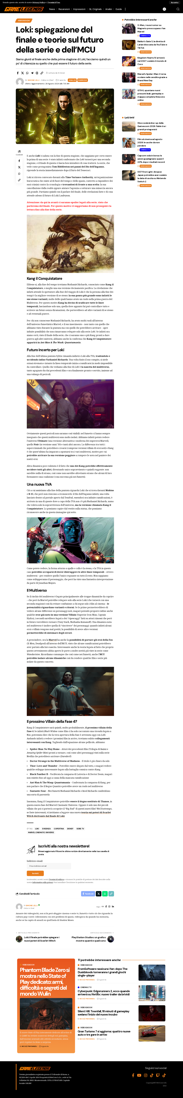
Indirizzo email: (35, 861)
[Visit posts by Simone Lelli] (19, 906)
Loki (37, 829)
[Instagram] (109, 907)
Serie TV (80, 829)
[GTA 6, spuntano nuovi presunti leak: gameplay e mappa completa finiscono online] (128, 94)
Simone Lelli (34, 80)
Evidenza (46, 829)
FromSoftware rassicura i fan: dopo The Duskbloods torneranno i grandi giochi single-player (102, 972)
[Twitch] (157, 1075)
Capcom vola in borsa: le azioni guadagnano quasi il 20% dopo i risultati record (151, 158)
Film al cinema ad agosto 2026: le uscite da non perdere (149, 142)
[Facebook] (106, 907)
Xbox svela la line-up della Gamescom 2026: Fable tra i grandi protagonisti (151, 126)
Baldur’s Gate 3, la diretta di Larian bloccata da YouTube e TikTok (152, 44)
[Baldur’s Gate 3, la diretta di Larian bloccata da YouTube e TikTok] (128, 45)
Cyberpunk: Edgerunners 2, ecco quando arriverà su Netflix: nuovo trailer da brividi (104, 992)
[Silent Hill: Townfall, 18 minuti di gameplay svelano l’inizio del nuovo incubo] (152, 1013)
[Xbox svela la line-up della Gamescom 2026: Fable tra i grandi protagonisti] (128, 126)
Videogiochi (24, 20)
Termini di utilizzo (56, 879)
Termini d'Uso (54, 2)
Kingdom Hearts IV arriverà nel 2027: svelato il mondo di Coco (151, 61)
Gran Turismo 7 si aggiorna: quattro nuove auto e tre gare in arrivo (104, 1033)
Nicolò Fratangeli (29, 1046)
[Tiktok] (164, 1075)
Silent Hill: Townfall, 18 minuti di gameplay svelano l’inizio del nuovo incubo (103, 1012)
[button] (174, 2)
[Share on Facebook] (18, 73)
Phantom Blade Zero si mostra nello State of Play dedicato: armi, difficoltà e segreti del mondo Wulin (44, 981)
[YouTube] (139, 1075)
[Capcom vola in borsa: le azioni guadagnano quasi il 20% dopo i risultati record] (128, 159)
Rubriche (82, 80)
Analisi (72, 80)
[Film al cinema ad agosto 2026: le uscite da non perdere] (128, 143)
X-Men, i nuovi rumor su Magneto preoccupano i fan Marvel (151, 28)
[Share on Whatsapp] (27, 73)
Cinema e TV (145, 36)
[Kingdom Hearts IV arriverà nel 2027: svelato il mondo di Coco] (128, 61)
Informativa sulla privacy (42, 882)
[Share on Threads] (37, 73)
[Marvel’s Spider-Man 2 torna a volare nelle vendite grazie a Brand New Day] (128, 77)
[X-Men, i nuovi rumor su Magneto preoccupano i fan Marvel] (128, 29)
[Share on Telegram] (32, 73)
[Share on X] (22, 73)
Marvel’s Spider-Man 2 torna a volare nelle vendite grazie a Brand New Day (152, 77)
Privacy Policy (38, 2)
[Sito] (102, 907)
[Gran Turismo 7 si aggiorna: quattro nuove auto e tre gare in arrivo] (152, 1033)
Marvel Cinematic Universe (41, 832)
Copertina (59, 829)
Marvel (53, 639)
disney (70, 829)
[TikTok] (151, 1075)
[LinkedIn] (113, 907)
